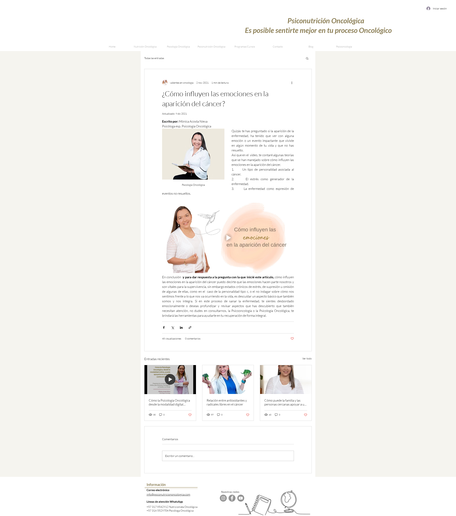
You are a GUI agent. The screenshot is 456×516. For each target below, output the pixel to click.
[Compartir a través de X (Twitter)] (172, 327)
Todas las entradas (154, 58)
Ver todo (307, 358)
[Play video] (228, 238)
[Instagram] (223, 498)
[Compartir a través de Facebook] (163, 327)
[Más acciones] (292, 82)
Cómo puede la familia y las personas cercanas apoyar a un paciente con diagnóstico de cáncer (285, 402)
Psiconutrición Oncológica (325, 20)
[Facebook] (232, 498)
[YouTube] (240, 498)
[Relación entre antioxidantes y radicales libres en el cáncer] (228, 379)
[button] (244, 46)
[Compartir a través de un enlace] (190, 327)
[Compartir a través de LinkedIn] (181, 327)
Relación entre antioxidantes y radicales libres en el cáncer (227, 402)
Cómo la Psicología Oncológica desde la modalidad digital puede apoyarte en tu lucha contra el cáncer (169, 402)
